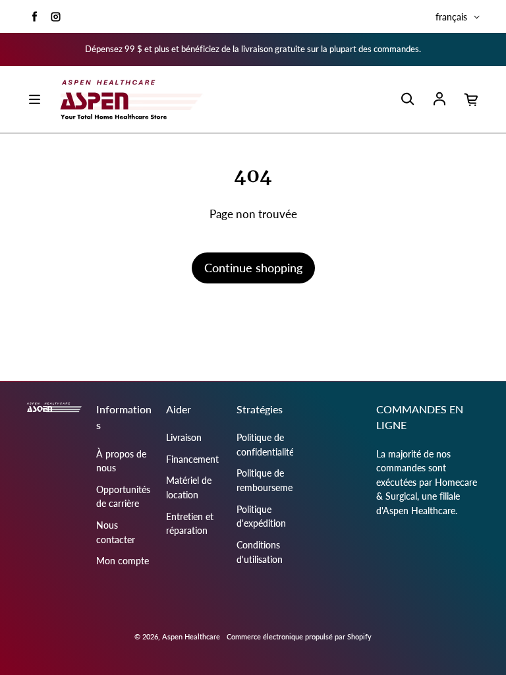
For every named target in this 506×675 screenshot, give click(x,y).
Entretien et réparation (189, 524)
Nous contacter (115, 532)
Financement (192, 459)
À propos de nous (121, 461)
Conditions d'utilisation (260, 552)
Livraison (184, 437)
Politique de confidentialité (265, 444)
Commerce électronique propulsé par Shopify (299, 636)
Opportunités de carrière (123, 497)
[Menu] (34, 99)
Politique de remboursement (269, 480)
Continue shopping (253, 267)
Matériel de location (188, 487)
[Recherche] (407, 99)
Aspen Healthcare (191, 636)
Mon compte (122, 560)
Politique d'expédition (261, 516)
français (451, 16)
